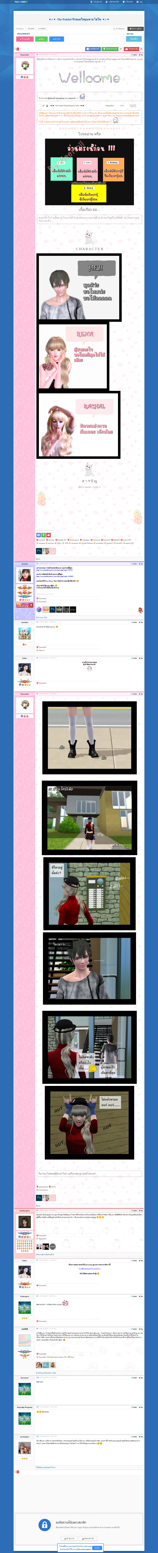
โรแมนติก (26, 39)
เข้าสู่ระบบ (97, 2)
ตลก (42, 39)
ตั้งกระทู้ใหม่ (136, 29)
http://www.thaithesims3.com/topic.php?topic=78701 (54, 570)
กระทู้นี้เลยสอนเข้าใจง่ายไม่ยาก (90, 1269)
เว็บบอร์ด (129, 2)
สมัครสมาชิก (114, 2)
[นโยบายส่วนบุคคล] (83, 1549)
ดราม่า (58, 39)
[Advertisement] (36, 1493)
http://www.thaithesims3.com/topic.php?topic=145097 (55, 576)
